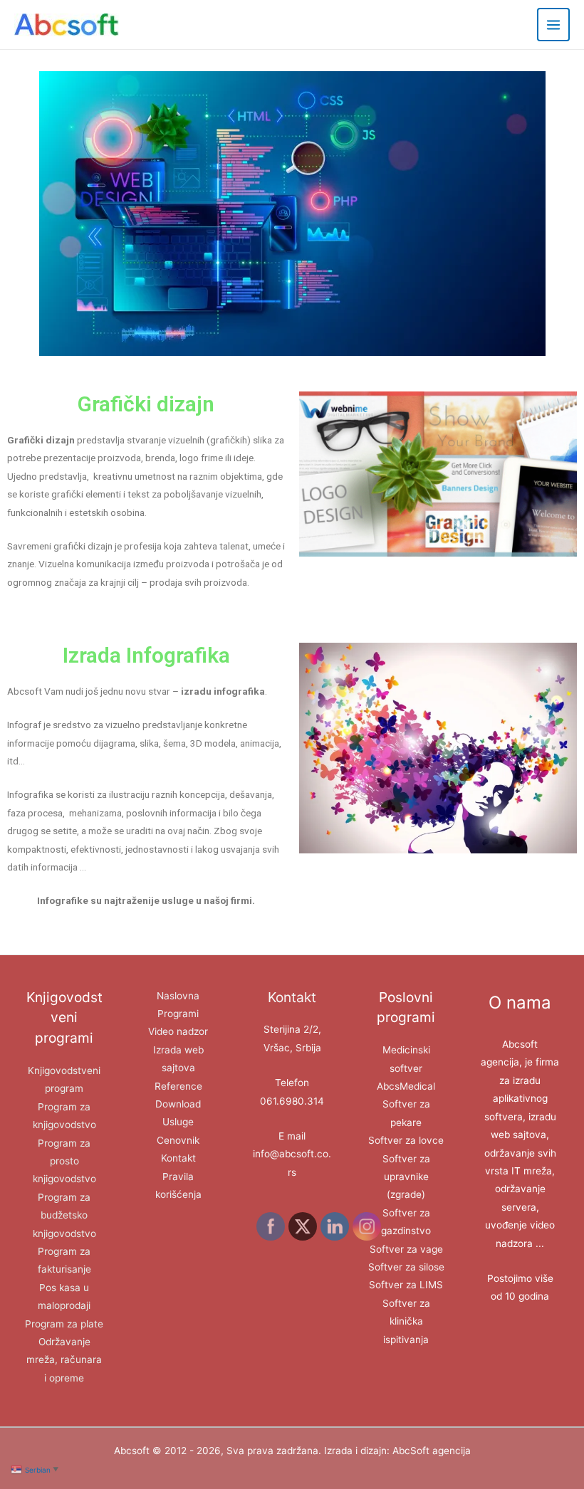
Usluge (178, 1121)
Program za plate (64, 1324)
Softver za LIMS (406, 1284)
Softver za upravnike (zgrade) (406, 1177)
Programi (178, 1013)
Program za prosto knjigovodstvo (64, 1161)
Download (178, 1104)
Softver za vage (406, 1249)
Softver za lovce (406, 1140)
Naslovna (178, 995)
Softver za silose (406, 1267)
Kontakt (178, 1158)
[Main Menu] (553, 24)
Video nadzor (178, 1031)
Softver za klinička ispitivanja (406, 1321)
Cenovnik (178, 1140)
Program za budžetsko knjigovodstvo (64, 1215)
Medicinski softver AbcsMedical (406, 1068)
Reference (178, 1086)
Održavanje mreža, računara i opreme (64, 1360)
